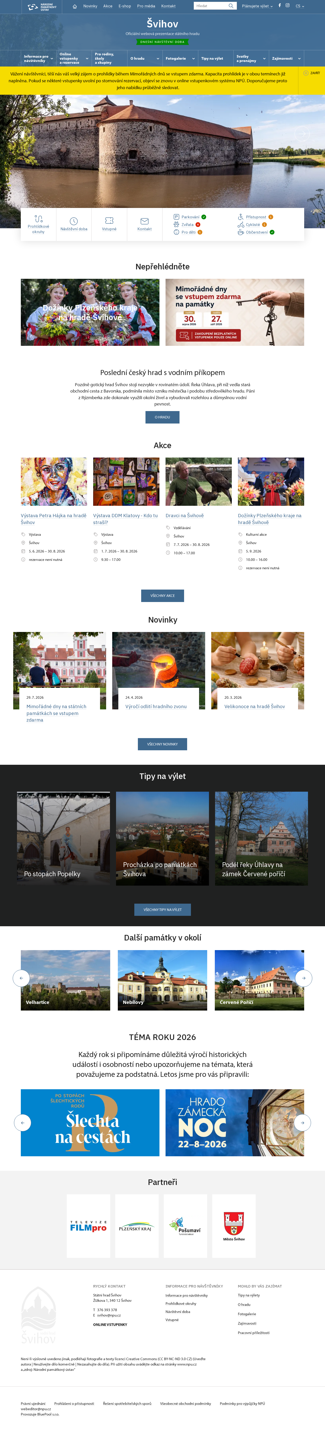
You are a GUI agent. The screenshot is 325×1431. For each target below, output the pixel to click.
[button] (22, 1122)
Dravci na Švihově (185, 515)
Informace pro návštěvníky (187, 1295)
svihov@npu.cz (109, 1315)
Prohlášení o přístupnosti (74, 1403)
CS (298, 6)
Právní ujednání (33, 1403)
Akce (107, 6)
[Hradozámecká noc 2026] (235, 1122)
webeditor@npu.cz (36, 1408)
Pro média (146, 6)
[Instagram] (287, 6)
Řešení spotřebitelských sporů (127, 1403)
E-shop (125, 6)
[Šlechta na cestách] (90, 1122)
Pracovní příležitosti (254, 1332)
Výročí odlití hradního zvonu (156, 706)
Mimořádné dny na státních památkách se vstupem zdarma (56, 713)
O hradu (162, 417)
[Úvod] (74, 6)
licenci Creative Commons (136, 1358)
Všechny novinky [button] (162, 744)
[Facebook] (280, 6)
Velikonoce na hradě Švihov (254, 706)
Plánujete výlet (256, 6)
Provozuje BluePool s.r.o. (40, 1414)
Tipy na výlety (249, 1295)
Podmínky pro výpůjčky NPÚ (242, 1403)
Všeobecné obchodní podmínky (186, 1403)
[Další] (302, 133)
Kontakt (168, 6)
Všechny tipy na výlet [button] (163, 909)
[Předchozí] (22, 133)
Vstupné (172, 1319)
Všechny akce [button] (163, 595)
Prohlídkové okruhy (181, 1303)
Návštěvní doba (178, 1311)
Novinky (90, 6)
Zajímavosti (247, 1323)
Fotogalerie (247, 1313)
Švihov (162, 23)
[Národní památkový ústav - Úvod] (42, 7)
